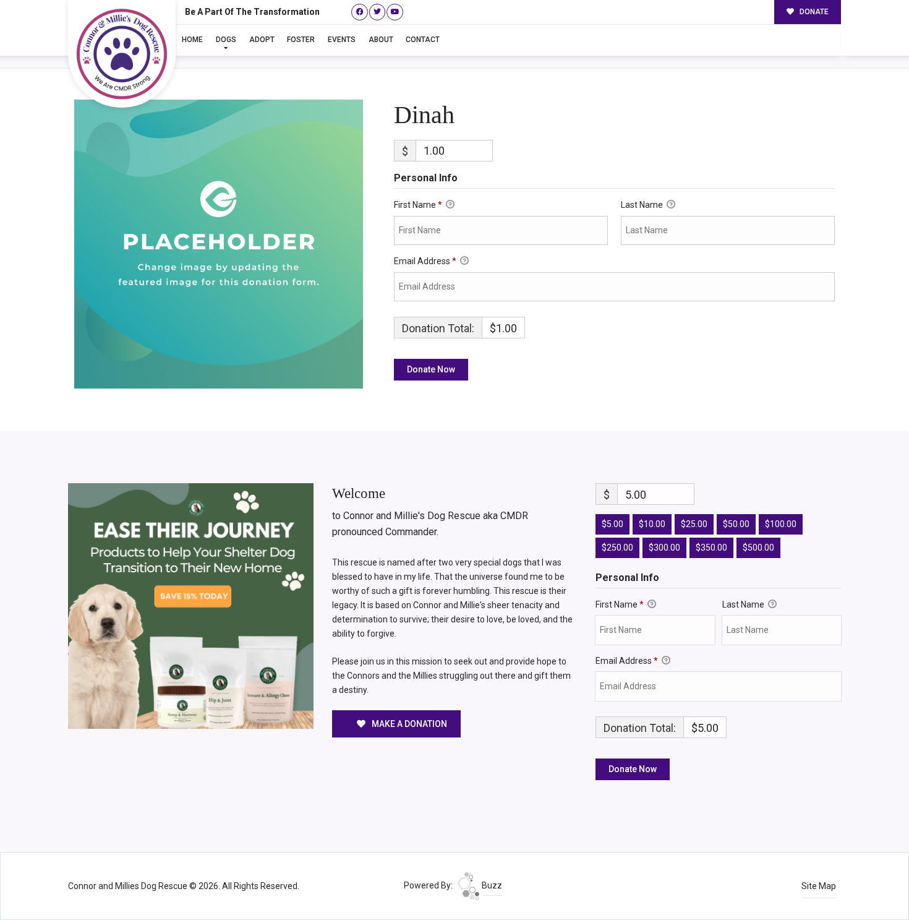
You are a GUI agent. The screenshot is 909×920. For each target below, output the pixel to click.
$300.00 (664, 547)
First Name (418, 205)
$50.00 (736, 524)
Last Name (643, 205)
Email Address (425, 261)
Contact (423, 39)
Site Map (818, 886)
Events (342, 39)
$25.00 (694, 524)
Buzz (491, 885)
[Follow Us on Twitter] (377, 12)
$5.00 (612, 524)
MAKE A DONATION (408, 724)
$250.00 (617, 547)
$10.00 (652, 524)
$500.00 (758, 547)
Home (192, 39)
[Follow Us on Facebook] (359, 12)
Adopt (262, 39)
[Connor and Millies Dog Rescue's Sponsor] (191, 605)
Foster (301, 39)
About (381, 39)
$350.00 (711, 547)
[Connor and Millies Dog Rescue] (121, 53)
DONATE (813, 11)
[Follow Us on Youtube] (394, 12)
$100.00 (780, 524)
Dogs (226, 39)
